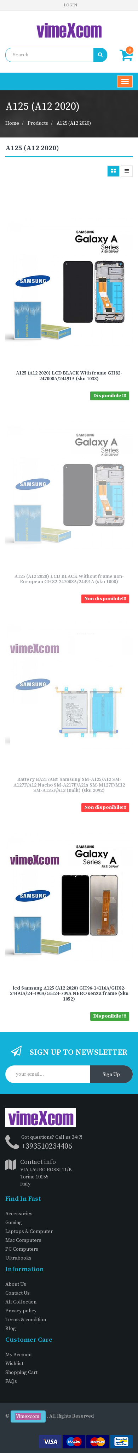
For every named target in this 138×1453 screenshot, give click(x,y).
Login (70, 5)
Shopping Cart (21, 1372)
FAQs (11, 1381)
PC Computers (21, 1249)
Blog (10, 1328)
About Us (15, 1284)
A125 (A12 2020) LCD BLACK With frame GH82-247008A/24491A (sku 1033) (69, 376)
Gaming (13, 1223)
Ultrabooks (18, 1258)
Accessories (19, 1214)
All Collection (20, 1302)
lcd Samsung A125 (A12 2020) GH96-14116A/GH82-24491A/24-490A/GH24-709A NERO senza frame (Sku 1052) (69, 993)
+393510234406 (46, 1146)
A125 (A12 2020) (74, 123)
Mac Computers (23, 1240)
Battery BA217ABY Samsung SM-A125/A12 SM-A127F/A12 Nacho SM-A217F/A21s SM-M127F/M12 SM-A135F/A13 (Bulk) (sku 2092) (69, 785)
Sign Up (111, 1074)
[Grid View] (113, 171)
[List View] (127, 171)
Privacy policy (20, 1311)
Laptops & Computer (29, 1231)
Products (38, 123)
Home (12, 123)
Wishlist (14, 1364)
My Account (18, 1355)
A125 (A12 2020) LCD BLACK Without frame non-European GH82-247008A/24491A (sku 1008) (69, 579)
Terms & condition (25, 1320)
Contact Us (17, 1293)
